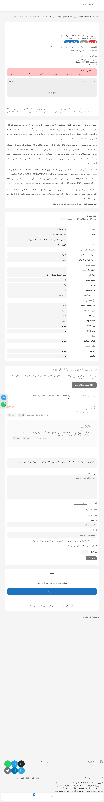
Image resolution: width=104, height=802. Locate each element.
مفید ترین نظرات (38, 395)
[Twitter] (14, 763)
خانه (97, 16)
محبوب (58, 28)
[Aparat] (7, 770)
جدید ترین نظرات (68, 395)
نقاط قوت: (90, 510)
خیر (12, 415)
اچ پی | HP (74, 50)
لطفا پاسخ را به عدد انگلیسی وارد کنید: (81, 546)
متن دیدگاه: (92, 473)
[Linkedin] (14, 770)
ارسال (53, 28)
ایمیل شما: (92, 530)
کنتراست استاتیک (88, 149)
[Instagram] (21, 763)
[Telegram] (21, 770)
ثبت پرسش (51, 591)
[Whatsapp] (7, 763)
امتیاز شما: (92, 503)
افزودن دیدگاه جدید (83, 385)
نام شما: (93, 520)
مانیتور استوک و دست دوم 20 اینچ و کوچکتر (70, 204)
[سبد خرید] (7, 5)
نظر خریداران (53, 395)
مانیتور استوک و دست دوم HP (60, 16)
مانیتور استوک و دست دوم (84, 16)
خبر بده (47, 28)
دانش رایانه (41, 194)
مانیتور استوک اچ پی (55, 129)
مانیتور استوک (91, 174)
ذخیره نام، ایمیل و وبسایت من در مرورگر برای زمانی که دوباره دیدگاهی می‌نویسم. (61, 541)
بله (22, 415)
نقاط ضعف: (90, 515)
